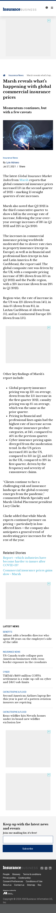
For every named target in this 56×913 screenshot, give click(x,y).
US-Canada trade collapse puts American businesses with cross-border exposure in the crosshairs (25, 659)
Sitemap (31, 885)
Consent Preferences (13, 881)
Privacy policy (9, 878)
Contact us (19, 885)
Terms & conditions (32, 874)
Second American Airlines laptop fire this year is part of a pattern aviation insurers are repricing (27, 699)
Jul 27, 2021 (9, 166)
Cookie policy (24, 878)
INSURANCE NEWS (11, 652)
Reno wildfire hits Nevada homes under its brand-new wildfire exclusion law (24, 719)
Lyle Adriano (12, 162)
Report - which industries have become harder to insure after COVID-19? (24, 561)
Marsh (24, 180)
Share (22, 166)
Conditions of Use (34, 881)
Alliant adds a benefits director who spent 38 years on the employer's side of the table (27, 639)
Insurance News (16, 75)
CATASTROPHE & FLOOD (14, 692)
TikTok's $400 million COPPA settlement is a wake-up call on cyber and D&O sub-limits (27, 679)
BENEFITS (7, 632)
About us (7, 885)
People (6, 874)
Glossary (16, 874)
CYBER (6, 672)
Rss (39, 885)
